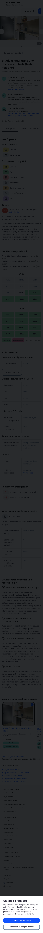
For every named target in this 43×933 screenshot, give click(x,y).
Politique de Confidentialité (17, 907)
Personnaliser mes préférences (21, 927)
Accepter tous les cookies (21, 920)
